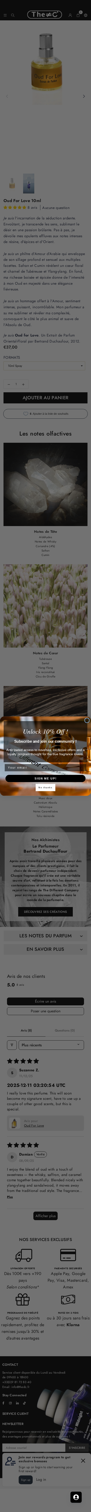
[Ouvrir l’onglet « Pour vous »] (76, 1497)
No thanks (45, 787)
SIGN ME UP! (45, 778)
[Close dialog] (87, 720)
